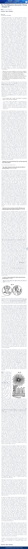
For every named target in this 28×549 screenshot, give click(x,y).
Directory (11, 11)
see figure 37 (21, 262)
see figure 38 (5, 382)
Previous (3, 11)
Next (7, 11)
